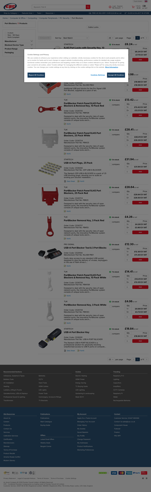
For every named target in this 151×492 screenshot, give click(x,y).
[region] (76, 65)
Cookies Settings (98, 75)
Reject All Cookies (36, 75)
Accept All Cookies (116, 75)
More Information (111, 67)
